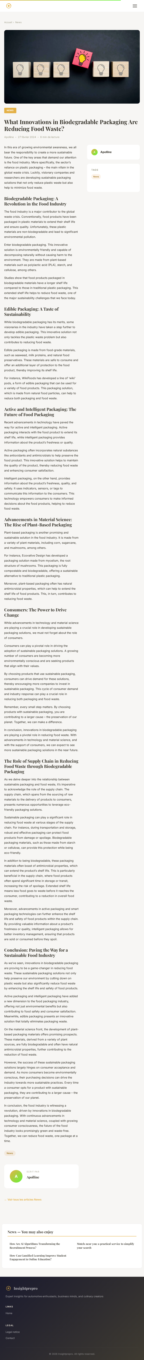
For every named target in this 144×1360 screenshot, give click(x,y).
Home (9, 1313)
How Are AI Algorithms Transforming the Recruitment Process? (35, 1245)
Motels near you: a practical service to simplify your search (105, 1245)
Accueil (8, 22)
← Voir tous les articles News (22, 1199)
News (18, 22)
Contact (10, 1338)
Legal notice (13, 1331)
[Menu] (134, 6)
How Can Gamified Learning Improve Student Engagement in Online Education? (38, 1257)
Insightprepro (26, 1288)
